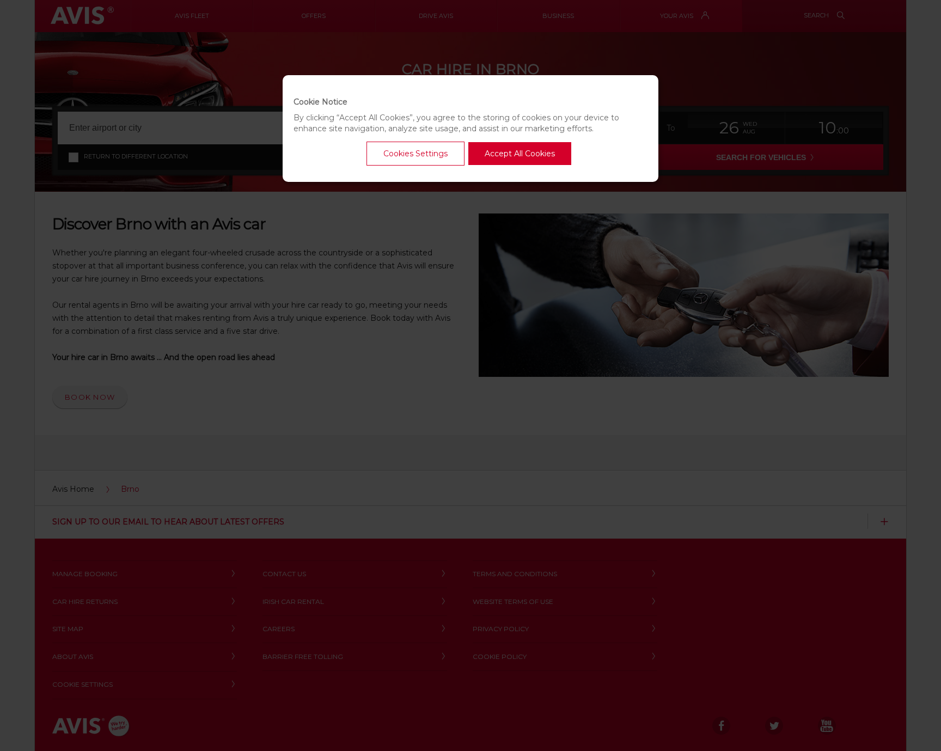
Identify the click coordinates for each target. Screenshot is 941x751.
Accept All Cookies (520, 153)
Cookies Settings (415, 153)
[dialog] (470, 128)
